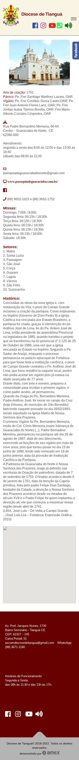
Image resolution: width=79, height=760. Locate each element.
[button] (39, 559)
